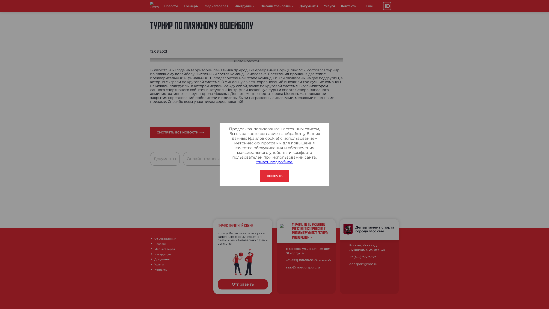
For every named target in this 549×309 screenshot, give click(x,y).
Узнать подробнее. (274, 162)
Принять (274, 176)
